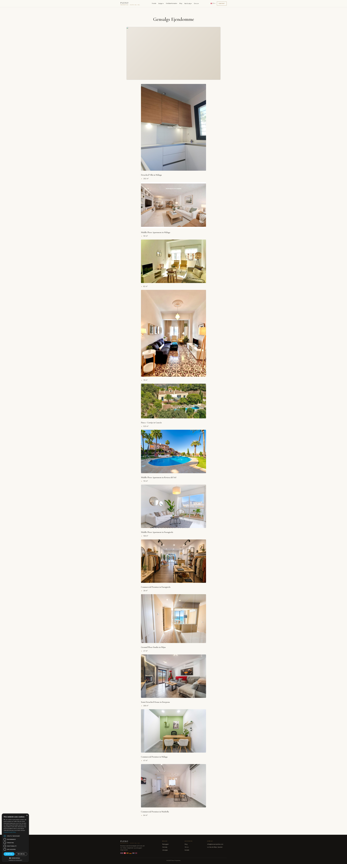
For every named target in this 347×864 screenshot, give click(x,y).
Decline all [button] (21, 854)
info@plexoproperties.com (215, 844)
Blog (180, 3)
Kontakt (222, 3)
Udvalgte (165, 850)
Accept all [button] (9, 854)
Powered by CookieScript (15, 860)
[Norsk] (136, 853)
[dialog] (15, 837)
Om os (187, 847)
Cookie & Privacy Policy (10, 832)
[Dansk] (125, 853)
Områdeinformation (171, 3)
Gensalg (164, 847)
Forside (154, 3)
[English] (121, 853)
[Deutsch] (130, 853)
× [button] (27, 815)
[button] (15, 858)
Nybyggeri (165, 844)
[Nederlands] (133, 853)
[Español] (128, 853)
